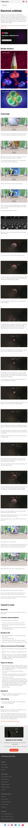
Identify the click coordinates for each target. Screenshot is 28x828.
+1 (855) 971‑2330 (8, 816)
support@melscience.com (7, 819)
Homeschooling (5, 779)
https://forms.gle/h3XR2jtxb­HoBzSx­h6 (10, 721)
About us (3, 796)
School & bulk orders (6, 776)
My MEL (3, 769)
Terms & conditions (6, 802)
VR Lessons (4, 5)
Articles (3, 789)
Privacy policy (4, 804)
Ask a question (5, 767)
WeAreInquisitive (5, 784)
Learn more (14, 750)
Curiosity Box (4, 782)
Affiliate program (5, 787)
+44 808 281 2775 (8, 814)
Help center (4, 764)
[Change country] (23, 1)
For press (3, 807)
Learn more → (4, 27)
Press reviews (4, 799)
